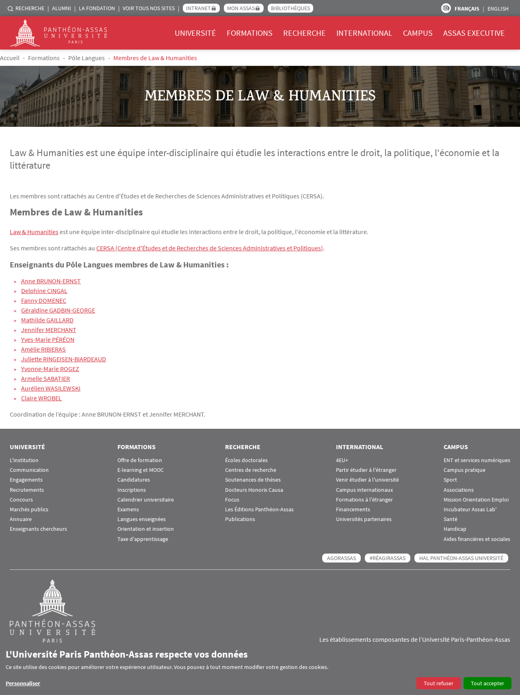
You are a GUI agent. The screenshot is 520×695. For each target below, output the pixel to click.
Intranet (198, 8)
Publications (240, 519)
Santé (450, 519)
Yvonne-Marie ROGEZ (50, 369)
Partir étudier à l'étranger (366, 470)
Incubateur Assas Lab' (470, 509)
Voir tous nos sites (149, 8)
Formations (250, 33)
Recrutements (27, 489)
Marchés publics (29, 509)
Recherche (29, 8)
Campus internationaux (364, 489)
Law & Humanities (34, 232)
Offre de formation (139, 460)
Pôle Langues (86, 58)
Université (195, 33)
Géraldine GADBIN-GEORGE (58, 310)
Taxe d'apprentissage (142, 539)
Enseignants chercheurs (38, 529)
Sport (450, 479)
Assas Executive (474, 33)
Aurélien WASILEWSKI (50, 388)
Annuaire (21, 519)
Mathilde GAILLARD (47, 320)
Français (467, 8)
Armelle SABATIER (45, 378)
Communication (29, 470)
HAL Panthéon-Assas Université (461, 558)
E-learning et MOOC (140, 470)
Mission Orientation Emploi (476, 499)
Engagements (26, 479)
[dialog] (260, 669)
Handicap (455, 529)
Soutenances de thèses (253, 479)
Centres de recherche (250, 470)
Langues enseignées (141, 519)
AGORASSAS (341, 558)
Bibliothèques (290, 8)
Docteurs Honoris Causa (254, 489)
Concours (21, 499)
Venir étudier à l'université (367, 479)
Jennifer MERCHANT (48, 330)
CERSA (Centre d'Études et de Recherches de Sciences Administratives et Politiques (208, 248)
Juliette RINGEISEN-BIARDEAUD (63, 359)
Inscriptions (131, 489)
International (364, 33)
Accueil (10, 58)
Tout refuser (438, 683)
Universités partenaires (364, 519)
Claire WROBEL (41, 398)
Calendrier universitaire (145, 499)
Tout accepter (487, 683)
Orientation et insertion (145, 529)
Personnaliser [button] (23, 683)
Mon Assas (241, 8)
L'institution (24, 460)
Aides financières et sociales (477, 539)
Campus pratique (464, 470)
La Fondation (97, 8)
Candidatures (133, 479)
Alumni (61, 8)
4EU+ (342, 460)
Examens (128, 509)
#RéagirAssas (387, 558)
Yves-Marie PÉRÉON (47, 339)
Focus (232, 499)
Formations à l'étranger (364, 499)
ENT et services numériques (477, 460)
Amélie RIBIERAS (43, 349)
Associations (459, 489)
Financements (353, 509)
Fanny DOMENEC (43, 300)
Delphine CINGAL (44, 291)
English (498, 8)
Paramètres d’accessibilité (446, 8)
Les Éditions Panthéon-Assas (259, 509)
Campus (418, 33)
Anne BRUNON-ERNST (51, 281)
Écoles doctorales (246, 460)
